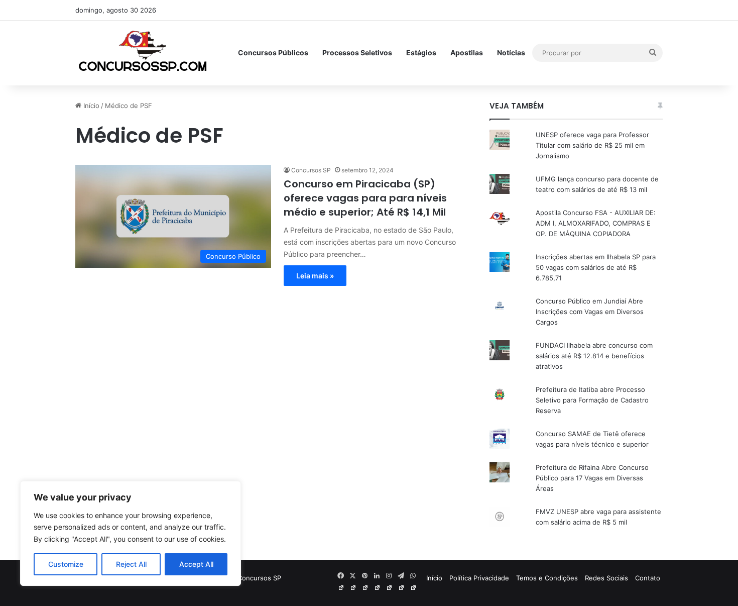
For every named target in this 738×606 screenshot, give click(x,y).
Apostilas (466, 52)
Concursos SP (311, 170)
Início (90, 106)
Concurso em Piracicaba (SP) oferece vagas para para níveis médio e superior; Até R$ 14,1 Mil (365, 198)
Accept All (196, 564)
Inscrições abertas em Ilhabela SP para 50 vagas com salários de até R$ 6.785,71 (596, 267)
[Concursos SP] (143, 52)
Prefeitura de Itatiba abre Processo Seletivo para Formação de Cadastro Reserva (592, 400)
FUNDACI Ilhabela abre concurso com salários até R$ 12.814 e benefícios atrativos (594, 355)
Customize (65, 564)
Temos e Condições (547, 578)
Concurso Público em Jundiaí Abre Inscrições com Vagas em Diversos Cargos (590, 311)
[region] (130, 533)
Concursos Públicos (273, 52)
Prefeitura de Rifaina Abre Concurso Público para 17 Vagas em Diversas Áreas (592, 477)
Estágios (421, 52)
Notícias (511, 52)
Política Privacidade (479, 578)
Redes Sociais (606, 578)
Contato (647, 578)
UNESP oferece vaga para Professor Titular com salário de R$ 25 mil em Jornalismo (592, 145)
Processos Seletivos (357, 52)
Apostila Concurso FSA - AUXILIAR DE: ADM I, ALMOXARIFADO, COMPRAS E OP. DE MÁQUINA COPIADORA (596, 223)
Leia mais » (315, 275)
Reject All (131, 564)
